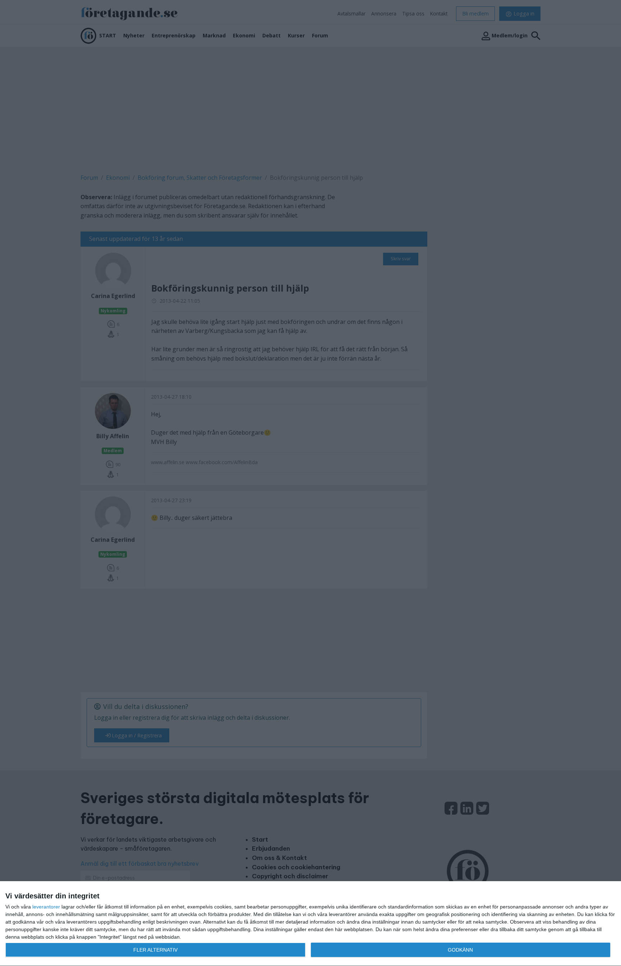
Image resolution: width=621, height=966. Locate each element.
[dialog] (310, 924)
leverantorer (46, 906)
